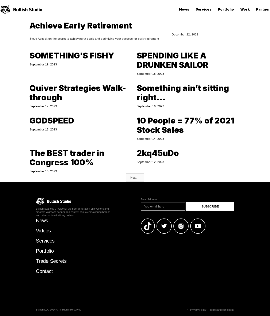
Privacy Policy (198, 309)
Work (245, 9)
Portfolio (226, 9)
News (184, 9)
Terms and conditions (222, 309)
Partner (263, 9)
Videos (43, 230)
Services (204, 9)
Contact (44, 271)
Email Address (149, 199)
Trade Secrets (51, 261)
